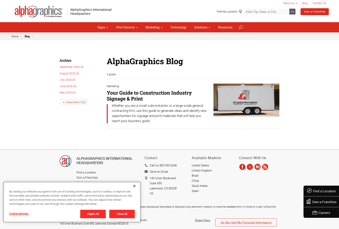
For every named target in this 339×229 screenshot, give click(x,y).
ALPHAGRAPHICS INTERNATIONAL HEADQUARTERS (105, 160)
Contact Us (319, 3)
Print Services (125, 27)
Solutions (200, 27)
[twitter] (249, 167)
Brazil (195, 175)
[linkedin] (257, 167)
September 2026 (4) (72, 67)
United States (200, 165)
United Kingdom (202, 170)
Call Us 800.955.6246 (163, 165)
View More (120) (76, 102)
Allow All (122, 214)
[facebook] (242, 167)
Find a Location (324, 191)
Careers (324, 212)
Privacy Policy (202, 220)
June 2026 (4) (68, 86)
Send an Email (159, 171)
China (195, 180)
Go (292, 11)
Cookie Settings (18, 213)
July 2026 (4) (68, 79)
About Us (288, 3)
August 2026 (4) (69, 73)
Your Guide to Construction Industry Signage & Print (149, 95)
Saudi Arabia (200, 186)
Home (15, 36)
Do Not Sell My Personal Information (246, 222)
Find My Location (227, 11)
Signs (101, 27)
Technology (178, 27)
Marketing (152, 27)
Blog (305, 3)
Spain (195, 191)
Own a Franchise (314, 11)
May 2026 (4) (68, 92)
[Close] (134, 186)
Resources (225, 27)
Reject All (92, 214)
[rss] (265, 167)
